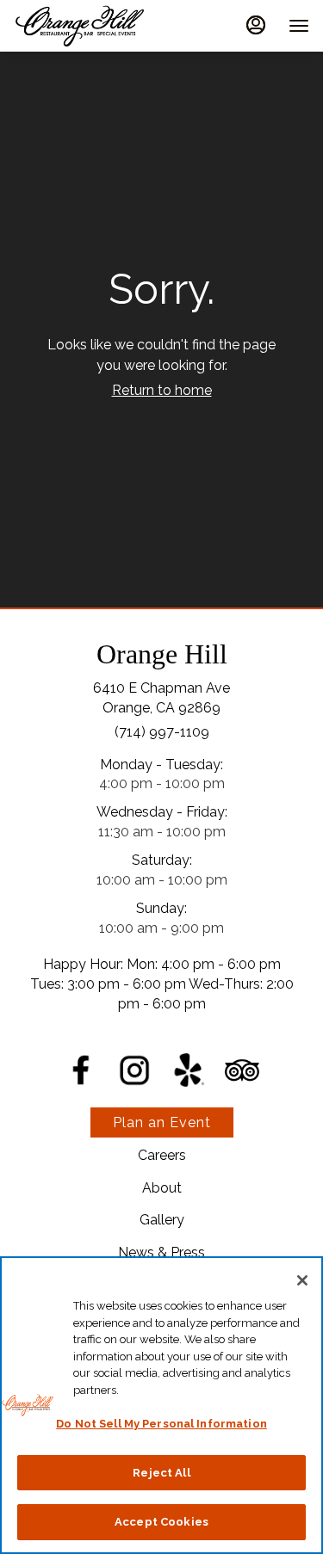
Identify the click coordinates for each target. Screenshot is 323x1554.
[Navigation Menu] (299, 25)
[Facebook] (81, 1069)
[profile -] (255, 25)
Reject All (161, 1472)
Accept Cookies (161, 1521)
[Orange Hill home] (91, 25)
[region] (161, 1405)
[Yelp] (188, 1068)
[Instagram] (134, 1068)
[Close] (302, 1280)
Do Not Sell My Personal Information (161, 1423)
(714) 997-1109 (162, 732)
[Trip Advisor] (242, 1069)
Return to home (162, 390)
